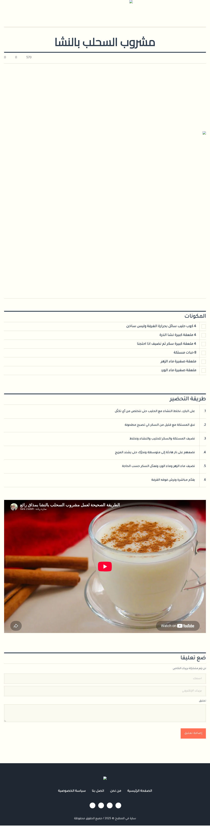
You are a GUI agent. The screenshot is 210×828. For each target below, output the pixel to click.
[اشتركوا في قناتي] (101, 805)
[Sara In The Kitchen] (105, 779)
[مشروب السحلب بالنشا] (105, 210)
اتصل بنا (98, 791)
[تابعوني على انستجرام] (118, 805)
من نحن (115, 791)
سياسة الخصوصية (72, 791)
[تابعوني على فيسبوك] (110, 805)
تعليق (202, 701)
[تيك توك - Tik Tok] (92, 805)
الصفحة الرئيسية (139, 791)
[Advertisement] (105, 94)
